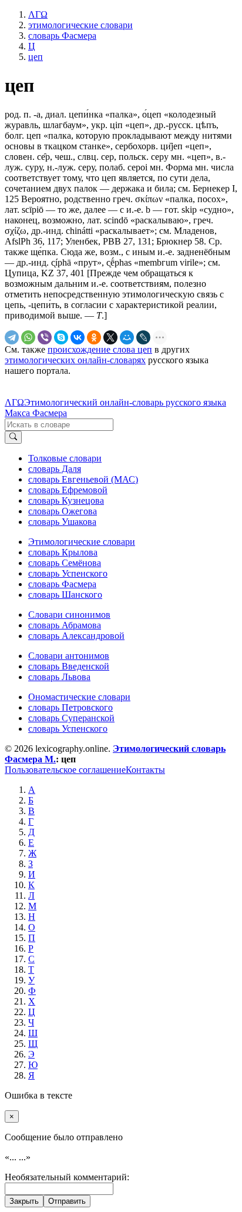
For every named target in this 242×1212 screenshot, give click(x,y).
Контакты (145, 770)
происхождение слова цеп (100, 349)
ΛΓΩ (14, 402)
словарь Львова (59, 677)
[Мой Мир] (127, 337)
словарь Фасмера (62, 584)
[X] (110, 337)
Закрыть (24, 1201)
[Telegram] (12, 337)
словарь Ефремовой (67, 490)
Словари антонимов (68, 656)
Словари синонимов (69, 615)
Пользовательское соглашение (65, 770)
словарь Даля (54, 469)
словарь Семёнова (64, 563)
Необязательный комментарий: (67, 1177)
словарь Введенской (68, 666)
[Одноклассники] (94, 337)
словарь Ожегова (62, 511)
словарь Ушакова (62, 522)
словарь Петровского (70, 707)
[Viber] (45, 337)
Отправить (67, 1201)
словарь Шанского (65, 595)
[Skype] (61, 337)
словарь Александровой (76, 636)
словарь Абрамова (64, 625)
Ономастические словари (79, 697)
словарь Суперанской (71, 718)
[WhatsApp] (28, 337)
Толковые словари (65, 458)
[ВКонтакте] (77, 337)
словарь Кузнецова (66, 500)
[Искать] (13, 437)
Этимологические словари (81, 542)
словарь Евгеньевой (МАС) (83, 479)
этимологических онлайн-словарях (75, 360)
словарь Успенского (67, 573)
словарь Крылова (63, 552)
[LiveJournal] (143, 337)
